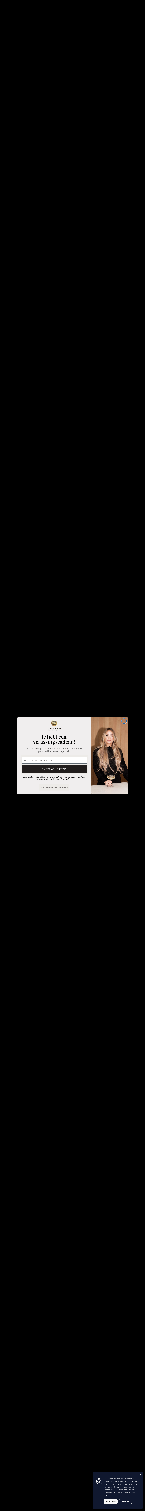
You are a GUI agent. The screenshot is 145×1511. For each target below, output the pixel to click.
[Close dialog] (124, 721)
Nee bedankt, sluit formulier (54, 787)
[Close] (140, 1474)
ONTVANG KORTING (54, 769)
